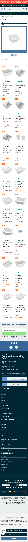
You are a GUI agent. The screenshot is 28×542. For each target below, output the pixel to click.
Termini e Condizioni (6, 444)
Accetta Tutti (13, 534)
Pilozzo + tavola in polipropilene (7, 182)
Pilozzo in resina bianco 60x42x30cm (20, 213)
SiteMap (3, 442)
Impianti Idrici (5, 405)
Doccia (3, 397)
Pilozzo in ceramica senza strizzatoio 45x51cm (20, 118)
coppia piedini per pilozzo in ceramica (19, 150)
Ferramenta (4, 424)
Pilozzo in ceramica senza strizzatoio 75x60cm (7, 85)
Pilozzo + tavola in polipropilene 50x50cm (7, 309)
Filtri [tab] (4, 19)
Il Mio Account (5, 459)
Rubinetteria (4, 392)
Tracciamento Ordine (7, 462)
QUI (13, 521)
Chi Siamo (4, 456)
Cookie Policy (5, 447)
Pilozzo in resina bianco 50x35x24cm (7, 244)
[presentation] (12, 55)
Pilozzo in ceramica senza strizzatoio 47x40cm (7, 213)
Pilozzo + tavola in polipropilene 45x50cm (20, 309)
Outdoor (3, 427)
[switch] (3, 532)
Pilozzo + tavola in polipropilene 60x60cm (20, 182)
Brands (3, 430)
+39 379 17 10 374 (18, 379)
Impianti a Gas (5, 416)
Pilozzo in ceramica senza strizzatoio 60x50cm (20, 85)
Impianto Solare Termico (8, 422)
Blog (2, 470)
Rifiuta (13, 538)
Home (2, 16)
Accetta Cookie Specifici (14, 530)
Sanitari (3, 395)
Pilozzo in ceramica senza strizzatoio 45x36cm (20, 244)
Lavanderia (7, 16)
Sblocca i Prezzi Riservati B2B (9, 439)
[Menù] (2, 9)
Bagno (3, 400)
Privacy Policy (5, 450)
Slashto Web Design (17, 503)
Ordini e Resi (4, 464)
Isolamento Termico (6, 413)
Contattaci (4, 467)
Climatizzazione (5, 411)
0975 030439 (16, 384)
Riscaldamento (5, 408)
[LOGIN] (23, 9)
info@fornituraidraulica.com (11, 369)
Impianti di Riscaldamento (8, 419)
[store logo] (14, 9)
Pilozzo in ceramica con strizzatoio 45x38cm (7, 276)
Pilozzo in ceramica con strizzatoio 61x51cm (7, 118)
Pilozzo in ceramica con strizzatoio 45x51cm (7, 150)
